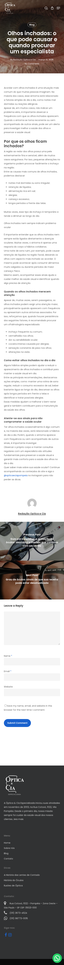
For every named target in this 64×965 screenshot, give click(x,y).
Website (8, 686)
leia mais (18, 819)
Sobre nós (9, 848)
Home (7, 842)
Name (8, 655)
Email (7, 671)
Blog (31, 24)
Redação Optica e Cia (24, 59)
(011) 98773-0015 (19, 918)
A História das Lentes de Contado (22, 875)
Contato (8, 858)
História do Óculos (13, 880)
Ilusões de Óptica (13, 885)
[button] (58, 8)
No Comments (32, 63)
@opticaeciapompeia (15, 475)
